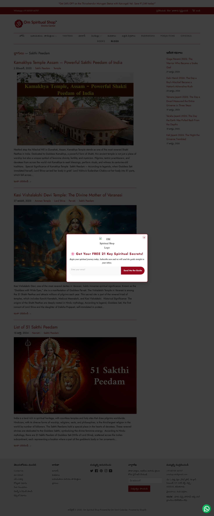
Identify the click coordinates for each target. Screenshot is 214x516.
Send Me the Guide (133, 270)
